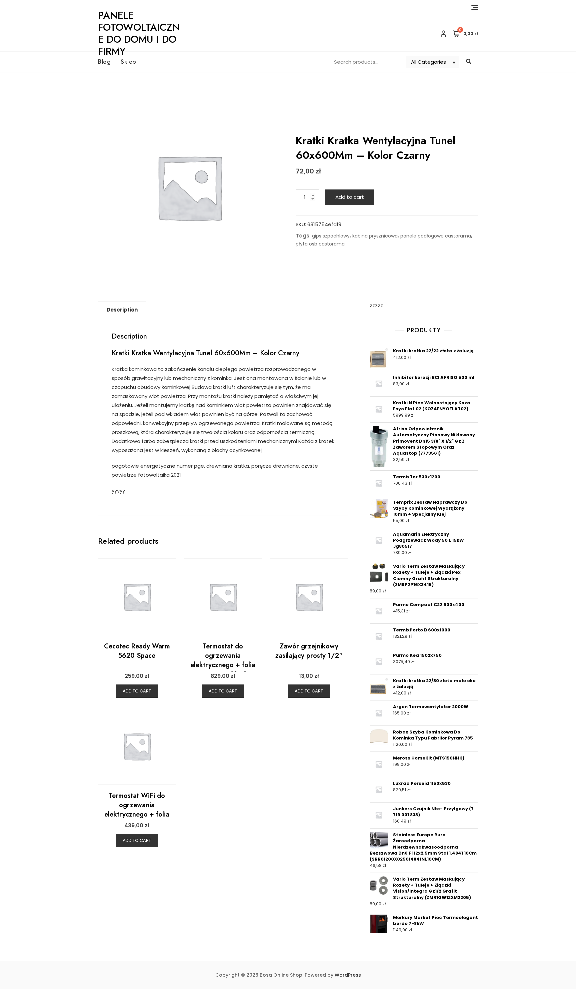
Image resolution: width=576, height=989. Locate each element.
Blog (104, 61)
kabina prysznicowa (375, 235)
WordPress (348, 975)
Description (122, 309)
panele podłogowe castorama (435, 235)
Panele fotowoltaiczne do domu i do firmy (139, 33)
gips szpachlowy (331, 235)
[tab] (122, 310)
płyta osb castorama (320, 243)
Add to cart (349, 196)
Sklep (128, 61)
